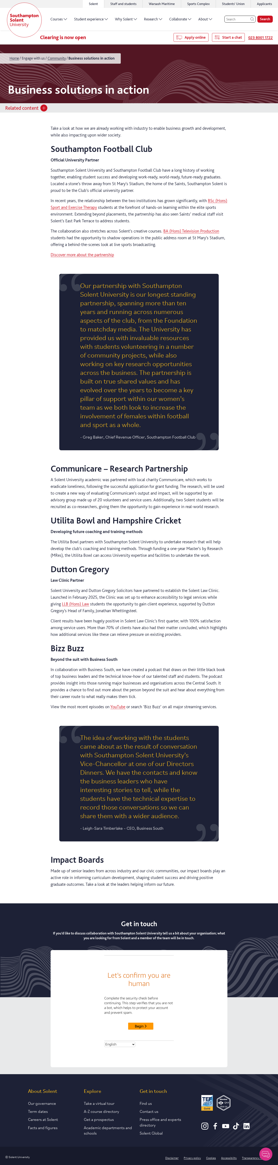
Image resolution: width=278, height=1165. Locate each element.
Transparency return (255, 1157)
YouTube (117, 706)
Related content (22, 108)
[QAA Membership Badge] (223, 1103)
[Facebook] (215, 1128)
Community (57, 58)
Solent (93, 4)
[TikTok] (236, 1128)
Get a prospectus (99, 1119)
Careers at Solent (43, 1119)
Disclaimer (172, 1157)
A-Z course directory (101, 1111)
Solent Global (151, 1133)
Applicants (264, 4)
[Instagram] (204, 1128)
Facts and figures (43, 1127)
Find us (146, 1103)
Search (265, 19)
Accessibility (229, 1157)
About (203, 19)
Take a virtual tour (99, 1103)
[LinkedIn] (246, 1128)
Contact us (149, 1111)
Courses (56, 19)
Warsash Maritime (162, 4)
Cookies (211, 1157)
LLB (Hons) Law (75, 604)
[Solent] (24, 20)
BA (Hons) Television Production (191, 231)
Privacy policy (192, 1157)
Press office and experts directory (160, 1121)
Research (151, 19)
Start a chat (232, 37)
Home (14, 58)
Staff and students (123, 4)
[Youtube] (225, 1128)
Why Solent (124, 19)
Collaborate (178, 19)
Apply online (195, 37)
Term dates (38, 1111)
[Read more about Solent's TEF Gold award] (207, 1103)
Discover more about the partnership (82, 254)
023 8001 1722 (260, 37)
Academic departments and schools (108, 1130)
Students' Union (233, 4)
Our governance (42, 1103)
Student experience (89, 19)
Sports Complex (198, 4)
